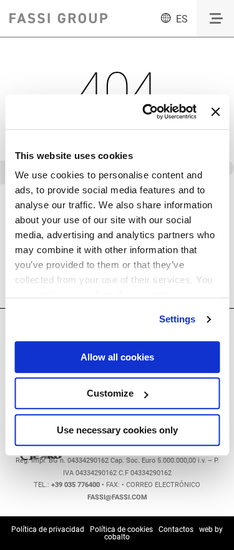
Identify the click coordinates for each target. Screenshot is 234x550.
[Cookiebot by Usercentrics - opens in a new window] (147, 112)
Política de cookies (121, 529)
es (182, 19)
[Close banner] (215, 111)
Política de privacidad (47, 529)
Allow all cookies (117, 357)
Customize (110, 393)
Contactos (175, 529)
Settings (177, 319)
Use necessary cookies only (117, 430)
